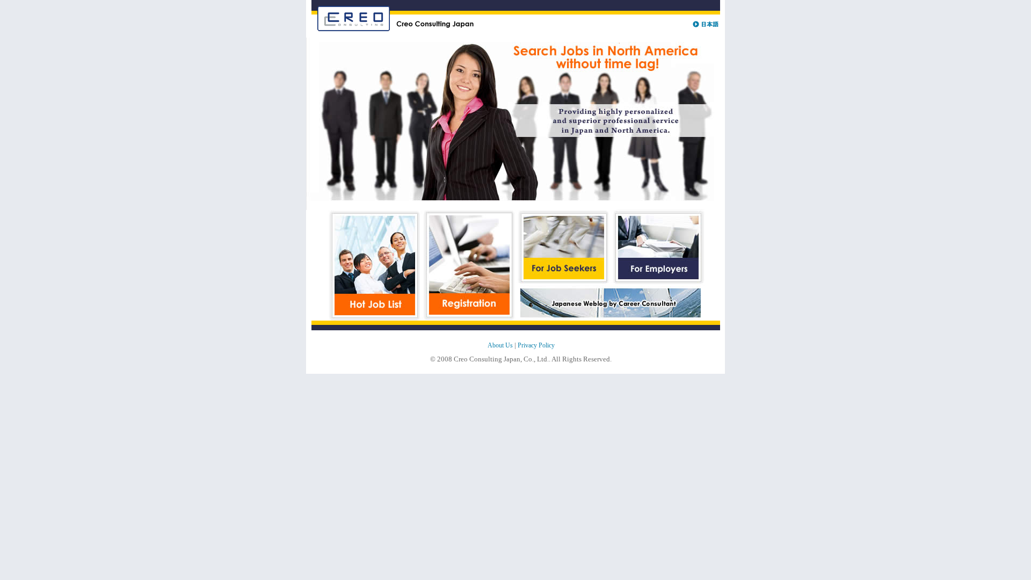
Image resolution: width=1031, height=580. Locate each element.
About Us (500, 345)
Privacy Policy (536, 345)
